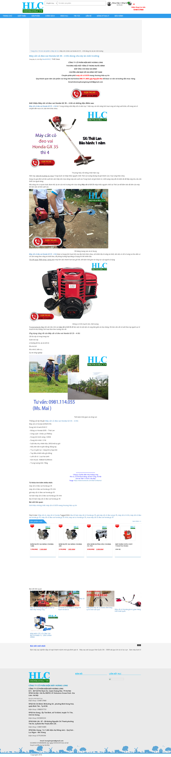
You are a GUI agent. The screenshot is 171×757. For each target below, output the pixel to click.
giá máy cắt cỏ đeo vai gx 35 (107, 515)
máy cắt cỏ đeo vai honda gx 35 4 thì (54, 517)
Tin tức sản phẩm (44, 51)
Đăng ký (124, 3)
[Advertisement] (85, 35)
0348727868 (138, 9)
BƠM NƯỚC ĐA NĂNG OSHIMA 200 (42, 545)
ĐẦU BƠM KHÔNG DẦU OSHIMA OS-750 (71, 545)
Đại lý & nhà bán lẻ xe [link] (35, 698)
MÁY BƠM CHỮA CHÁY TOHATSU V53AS (95, 545)
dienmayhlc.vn (32, 7)
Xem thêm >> (137, 521)
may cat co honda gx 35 (77, 517)
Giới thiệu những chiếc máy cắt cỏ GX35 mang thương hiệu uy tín (53, 505)
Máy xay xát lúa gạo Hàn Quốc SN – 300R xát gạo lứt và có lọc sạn (103, 650)
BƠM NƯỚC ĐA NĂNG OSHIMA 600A (127, 545)
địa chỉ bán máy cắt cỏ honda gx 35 (83, 515)
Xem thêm (44, 538)
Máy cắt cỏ (54, 51)
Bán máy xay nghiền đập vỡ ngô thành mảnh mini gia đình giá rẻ (54, 650)
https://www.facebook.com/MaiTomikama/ (88, 480)
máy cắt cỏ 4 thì (123, 515)
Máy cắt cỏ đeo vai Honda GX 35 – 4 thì (43, 254)
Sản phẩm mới (36, 521)
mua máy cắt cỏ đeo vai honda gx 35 (100, 517)
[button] (140, 645)
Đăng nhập (116, 3)
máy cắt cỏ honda (53, 515)
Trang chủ (34, 51)
